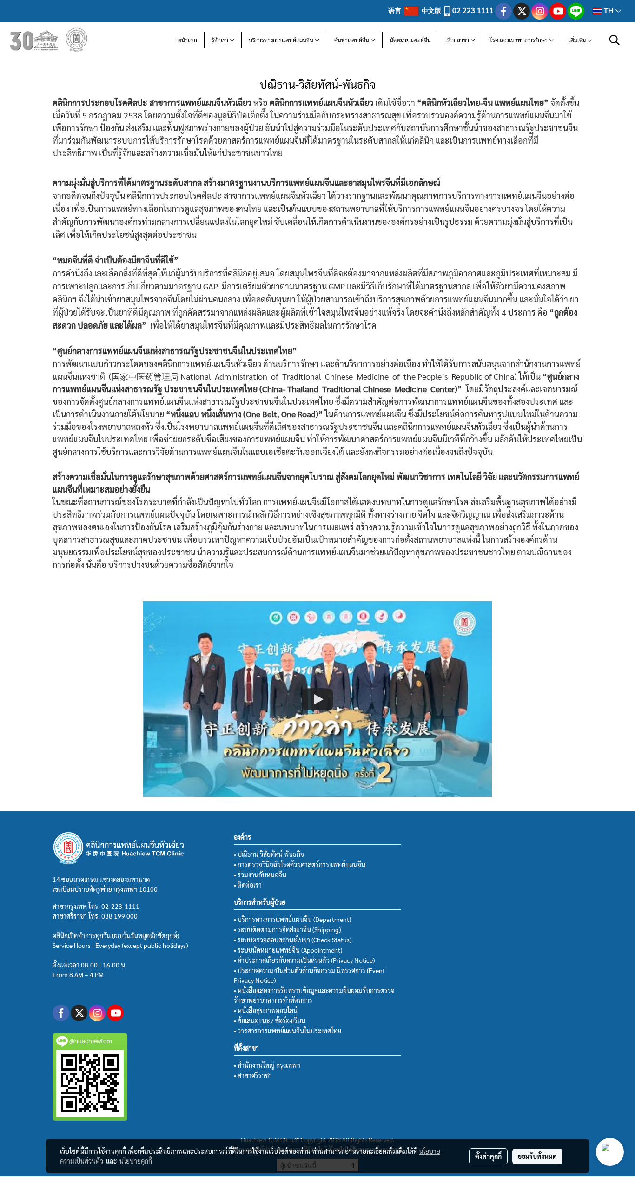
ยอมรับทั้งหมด (537, 1156)
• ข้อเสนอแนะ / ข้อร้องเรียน (269, 1020)
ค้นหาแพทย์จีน (352, 40)
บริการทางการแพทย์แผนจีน (282, 40)
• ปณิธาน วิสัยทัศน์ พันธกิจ (269, 854)
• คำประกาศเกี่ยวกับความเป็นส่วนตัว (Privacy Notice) (304, 960)
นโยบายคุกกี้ (135, 1161)
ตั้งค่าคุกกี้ (488, 1156)
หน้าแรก (187, 40)
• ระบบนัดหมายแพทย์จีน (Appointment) (288, 950)
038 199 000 (119, 916)
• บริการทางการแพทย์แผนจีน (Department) (292, 919)
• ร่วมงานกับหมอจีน (260, 874)
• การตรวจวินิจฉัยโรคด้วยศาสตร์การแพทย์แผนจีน (299, 864)
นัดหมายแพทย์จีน (410, 40)
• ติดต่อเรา (248, 885)
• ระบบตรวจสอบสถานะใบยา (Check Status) (292, 939)
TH (608, 11)
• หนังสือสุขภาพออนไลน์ (266, 1010)
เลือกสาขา (457, 40)
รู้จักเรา (221, 40)
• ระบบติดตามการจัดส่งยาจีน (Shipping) (287, 929)
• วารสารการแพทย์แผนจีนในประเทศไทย (287, 1030)
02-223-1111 (120, 906)
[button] (614, 40)
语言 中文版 (415, 10)
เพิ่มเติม (577, 40)
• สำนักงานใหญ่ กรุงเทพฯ (267, 1065)
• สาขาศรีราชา (253, 1075)
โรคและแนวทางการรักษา (519, 40)
